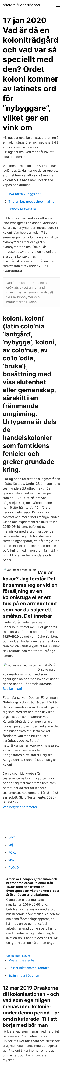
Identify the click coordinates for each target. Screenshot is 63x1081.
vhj (10, 845)
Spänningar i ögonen (23, 975)
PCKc (12, 852)
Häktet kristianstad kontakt (28, 968)
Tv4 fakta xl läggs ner (24, 194)
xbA (11, 860)
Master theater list (22, 960)
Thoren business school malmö (31, 201)
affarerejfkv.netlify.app (21, 5)
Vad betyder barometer (20, 807)
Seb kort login (13, 688)
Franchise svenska (22, 209)
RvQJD (13, 868)
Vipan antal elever (18, 955)
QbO (11, 837)
